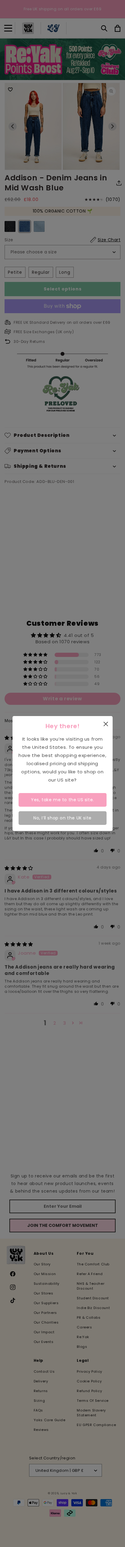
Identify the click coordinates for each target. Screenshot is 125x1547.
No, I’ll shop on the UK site (62, 818)
